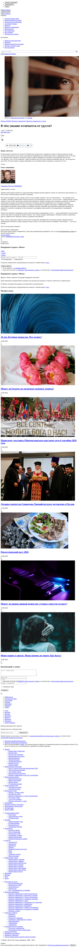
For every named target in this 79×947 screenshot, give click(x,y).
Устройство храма (14, 789)
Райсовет (8, 42)
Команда (7, 717)
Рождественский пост (15, 883)
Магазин (7, 712)
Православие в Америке (16, 859)
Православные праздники (13, 766)
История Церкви (13, 823)
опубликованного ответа (66, 231)
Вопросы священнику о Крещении (19, 906)
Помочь (8, 10)
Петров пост (12, 888)
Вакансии (8, 719)
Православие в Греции (15, 864)
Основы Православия (12, 18)
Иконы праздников (14, 780)
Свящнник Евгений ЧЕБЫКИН (11, 186)
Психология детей (14, 794)
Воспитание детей (11, 791)
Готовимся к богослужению (14, 926)
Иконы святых (13, 782)
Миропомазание (13, 921)
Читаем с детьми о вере (12, 46)
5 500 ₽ (3, 255)
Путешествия (9, 808)
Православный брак (15, 837)
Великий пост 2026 (14, 885)
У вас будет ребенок (15, 799)
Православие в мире (11, 858)
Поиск (7, 6)
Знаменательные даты (15, 821)
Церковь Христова (11, 931)
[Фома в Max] (7, 707)
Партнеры (8, 721)
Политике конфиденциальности (58, 945)
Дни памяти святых (14, 772)
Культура (8, 840)
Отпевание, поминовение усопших (20, 919)
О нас (6, 710)
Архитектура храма (14, 787)
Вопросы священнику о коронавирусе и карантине (25, 902)
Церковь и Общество (11, 935)
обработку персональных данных (29, 270)
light (2, 132)
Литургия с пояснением (16, 928)
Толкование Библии (15, 761)
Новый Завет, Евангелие (16, 751)
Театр (10, 852)
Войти (14, 54)
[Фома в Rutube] (8, 705)
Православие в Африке (16, 861)
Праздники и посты (11, 881)
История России (13, 825)
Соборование (12, 923)
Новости (7, 25)
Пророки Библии (14, 758)
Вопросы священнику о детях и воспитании (23, 796)
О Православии (13, 818)
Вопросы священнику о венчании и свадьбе (22, 895)
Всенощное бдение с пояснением (19, 930)
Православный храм (11, 785)
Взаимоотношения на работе (17, 839)
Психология (9, 828)
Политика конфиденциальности (15, 741)
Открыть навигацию (11, 2)
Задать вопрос (5, 235)
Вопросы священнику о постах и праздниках (23, 775)
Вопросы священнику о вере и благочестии (22, 894)
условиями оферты (20, 268)
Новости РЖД (9, 809)
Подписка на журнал (11, 34)
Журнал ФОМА (6, 121)
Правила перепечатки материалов (16, 742)
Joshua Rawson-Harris (17, 118)
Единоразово (7, 259)
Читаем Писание (13, 760)
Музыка (11, 847)
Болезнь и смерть (14, 830)
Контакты (8, 716)
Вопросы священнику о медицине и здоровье (23, 909)
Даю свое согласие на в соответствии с (38, 270)
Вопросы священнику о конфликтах (20, 904)
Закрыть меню (6, 12)
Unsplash (29, 118)
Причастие (12, 916)
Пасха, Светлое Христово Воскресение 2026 (23, 768)
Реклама (7, 714)
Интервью (8, 873)
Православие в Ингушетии (17, 868)
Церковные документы (12, 933)
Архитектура (12, 842)
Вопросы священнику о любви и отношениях (23, 907)
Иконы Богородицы (15, 778)
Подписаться (23, 732)
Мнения (7, 875)
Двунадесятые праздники (16, 770)
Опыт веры (12, 814)
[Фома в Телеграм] (8, 700)
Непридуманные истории (13, 20)
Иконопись (12, 845)
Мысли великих (13, 856)
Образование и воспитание (14, 806)
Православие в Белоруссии (17, 863)
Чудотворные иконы (15, 784)
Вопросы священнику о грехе (36, 121)
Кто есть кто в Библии (15, 754)
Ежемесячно (19, 259)
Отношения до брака (15, 835)
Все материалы (10, 30)
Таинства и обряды (11, 912)
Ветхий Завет (12, 753)
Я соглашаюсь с (14, 268)
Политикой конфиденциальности (62, 270)
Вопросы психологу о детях (17, 801)
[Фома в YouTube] (8, 704)
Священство (12, 925)
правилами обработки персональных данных (45, 736)
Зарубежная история (15, 827)
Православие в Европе (15, 866)
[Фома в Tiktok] (7, 702)
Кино (10, 851)
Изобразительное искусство (17, 849)
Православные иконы (12, 777)
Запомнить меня (8, 687)
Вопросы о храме (14, 911)
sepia (8, 132)
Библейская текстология (16, 756)
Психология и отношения (13, 22)
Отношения (8, 803)
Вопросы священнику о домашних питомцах (23, 899)
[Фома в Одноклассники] (11, 699)
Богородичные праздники (17, 773)
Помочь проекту (6, 266)
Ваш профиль (9, 4)
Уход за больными (14, 832)
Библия (7, 749)
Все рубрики (9, 32)
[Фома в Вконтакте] (9, 697)
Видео (7, 878)
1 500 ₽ (3, 253)
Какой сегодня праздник (13, 40)
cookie (22, 744)
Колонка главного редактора (14, 804)
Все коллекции (9, 47)
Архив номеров (10, 722)
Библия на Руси (13, 763)
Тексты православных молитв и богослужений (20, 937)
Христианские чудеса (15, 816)
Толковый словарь (14, 854)
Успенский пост (13, 887)
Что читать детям (14, 797)
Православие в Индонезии (17, 870)
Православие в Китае (15, 871)
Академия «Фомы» (11, 24)
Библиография (13, 765)
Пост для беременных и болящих (19, 890)
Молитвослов (9, 29)
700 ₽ (2, 251)
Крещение (11, 914)
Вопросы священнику (12, 27)
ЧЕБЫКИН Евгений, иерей (15, 236)
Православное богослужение (14, 44)
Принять (73, 945)
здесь (47, 262)
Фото (6, 877)
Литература (12, 844)
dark (5, 132)
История (7, 820)
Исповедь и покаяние (15, 918)
